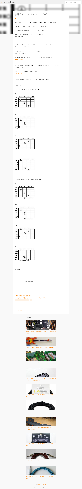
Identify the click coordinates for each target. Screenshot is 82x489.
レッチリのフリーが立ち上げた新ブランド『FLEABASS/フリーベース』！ (41, 347)
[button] (16, 18)
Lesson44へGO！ (19, 73)
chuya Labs (9, 2)
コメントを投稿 (18, 310)
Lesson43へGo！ (19, 59)
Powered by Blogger (42, 484)
